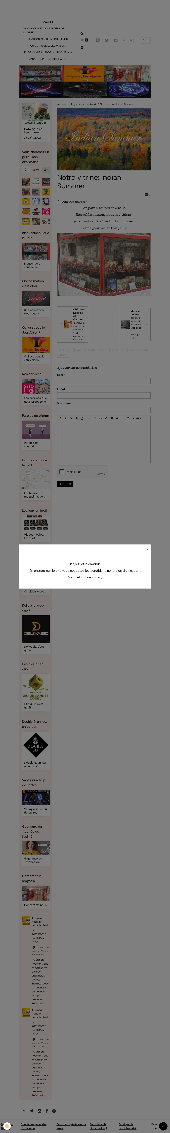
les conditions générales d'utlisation (112, 570)
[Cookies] (7, 1126)
